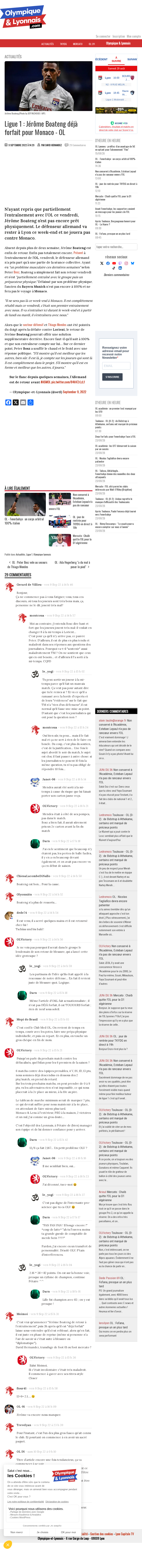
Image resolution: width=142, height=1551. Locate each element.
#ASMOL (46, 382)
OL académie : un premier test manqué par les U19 (115, 410)
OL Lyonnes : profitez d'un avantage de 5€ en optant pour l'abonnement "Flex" (115, 148)
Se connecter (103, 36)
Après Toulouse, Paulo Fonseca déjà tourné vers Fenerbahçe (115, 513)
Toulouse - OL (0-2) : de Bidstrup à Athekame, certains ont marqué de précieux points (116, 424)
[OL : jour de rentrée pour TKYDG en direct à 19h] (60, 526)
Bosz (16, 272)
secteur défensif (33, 324)
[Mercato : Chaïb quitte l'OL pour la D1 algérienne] (60, 545)
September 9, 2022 (74, 391)
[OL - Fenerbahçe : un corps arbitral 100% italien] (25, 515)
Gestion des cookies (101, 1534)
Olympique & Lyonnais (118, 43)
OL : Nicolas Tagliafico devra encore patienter (112, 460)
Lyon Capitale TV (125, 1534)
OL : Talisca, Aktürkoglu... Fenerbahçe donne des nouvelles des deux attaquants (115, 474)
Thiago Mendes (57, 324)
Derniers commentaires (116, 274)
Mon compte (134, 36)
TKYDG (63, 44)
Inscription (119, 36)
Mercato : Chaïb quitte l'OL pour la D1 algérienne (113, 198)
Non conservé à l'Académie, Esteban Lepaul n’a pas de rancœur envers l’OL (115, 173)
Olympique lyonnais (42, 554)
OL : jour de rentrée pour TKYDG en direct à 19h (116, 185)
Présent (78, 252)
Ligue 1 (29, 554)
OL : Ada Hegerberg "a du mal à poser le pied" (72, 564)
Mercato (77, 44)
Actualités (47, 44)
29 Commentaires (77, 145)
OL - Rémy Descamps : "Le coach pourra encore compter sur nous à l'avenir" (114, 525)
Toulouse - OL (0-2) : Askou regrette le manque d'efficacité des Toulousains (113, 500)
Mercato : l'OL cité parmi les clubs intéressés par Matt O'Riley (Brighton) (113, 488)
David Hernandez (53, 145)
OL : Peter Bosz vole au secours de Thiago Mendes (27, 564)
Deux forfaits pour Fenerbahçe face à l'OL (115, 436)
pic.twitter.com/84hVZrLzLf (68, 382)
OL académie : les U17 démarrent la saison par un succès (115, 447)
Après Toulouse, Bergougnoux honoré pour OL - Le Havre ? (115, 222)
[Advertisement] (49, 178)
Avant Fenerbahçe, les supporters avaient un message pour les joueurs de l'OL (115, 210)
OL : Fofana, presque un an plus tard (112, 233)
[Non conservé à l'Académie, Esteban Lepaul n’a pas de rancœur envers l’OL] (60, 504)
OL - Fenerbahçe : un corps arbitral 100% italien (24, 521)
